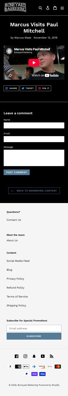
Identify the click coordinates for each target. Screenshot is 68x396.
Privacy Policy (15, 278)
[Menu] (62, 7)
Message (8, 147)
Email (7, 133)
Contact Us (14, 219)
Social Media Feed (18, 260)
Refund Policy (15, 287)
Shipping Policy (16, 305)
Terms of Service (17, 296)
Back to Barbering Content (36, 190)
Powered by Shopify (49, 385)
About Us (12, 240)
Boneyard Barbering (28, 385)
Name (7, 119)
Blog (9, 269)
